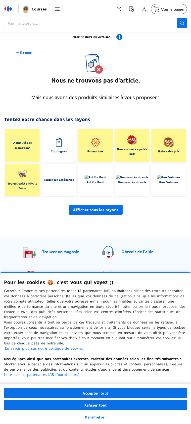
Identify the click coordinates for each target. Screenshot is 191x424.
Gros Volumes (168, 182)
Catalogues (59, 151)
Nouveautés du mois (132, 182)
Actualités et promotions (22, 145)
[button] (57, 9)
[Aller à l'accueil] (8, 9)
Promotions (95, 151)
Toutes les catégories (59, 180)
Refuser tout (95, 405)
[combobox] (95, 23)
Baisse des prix (168, 151)
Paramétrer (95, 417)
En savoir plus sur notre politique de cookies (44, 348)
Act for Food (95, 182)
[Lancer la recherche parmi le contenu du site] (182, 23)
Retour (26, 52)
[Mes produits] (131, 9)
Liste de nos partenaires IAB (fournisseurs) (41, 374)
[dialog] (95, 348)
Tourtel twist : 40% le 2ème (22, 185)
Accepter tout (95, 393)
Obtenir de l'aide (137, 251)
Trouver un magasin (60, 251)
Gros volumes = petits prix (132, 151)
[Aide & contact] (119, 9)
